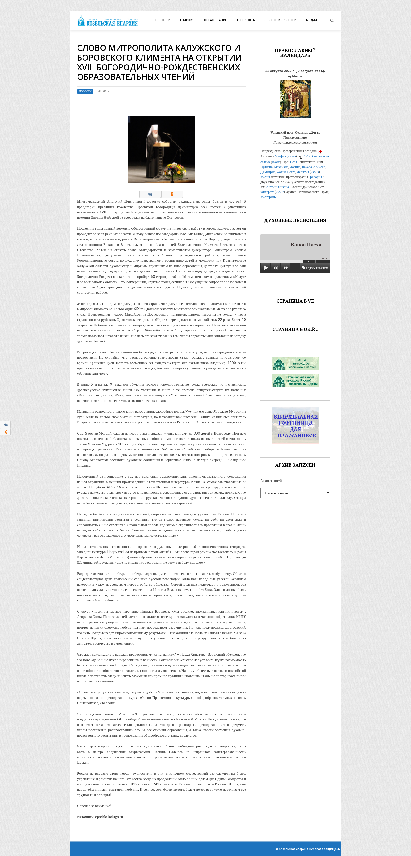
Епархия (187, 20)
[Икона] (295, 98)
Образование (215, 20)
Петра (291, 172)
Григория (315, 177)
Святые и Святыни (280, 20)
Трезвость (246, 20)
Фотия (281, 172)
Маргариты (268, 197)
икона (292, 156)
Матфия (280, 156)
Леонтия (303, 172)
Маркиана (281, 167)
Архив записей (271, 480)
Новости (163, 20)
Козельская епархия (293, 849)
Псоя (293, 162)
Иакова (307, 167)
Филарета (267, 192)
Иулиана (266, 167)
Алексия (319, 167)
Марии (265, 177)
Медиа (311, 20)
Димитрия (267, 172)
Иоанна (295, 167)
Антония (272, 187)
